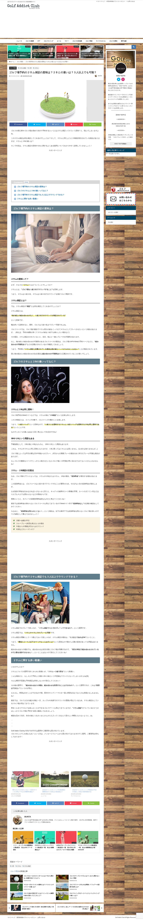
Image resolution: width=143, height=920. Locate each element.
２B (30, 68)
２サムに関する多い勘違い (26, 199)
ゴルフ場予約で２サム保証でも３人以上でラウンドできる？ (39, 195)
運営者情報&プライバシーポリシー (116, 1)
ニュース (19, 41)
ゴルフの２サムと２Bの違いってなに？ (31, 191)
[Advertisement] (71, 24)
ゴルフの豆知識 (77, 41)
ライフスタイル (101, 41)
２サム (37, 68)
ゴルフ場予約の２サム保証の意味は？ (31, 186)
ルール (59, 41)
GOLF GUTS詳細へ (120, 143)
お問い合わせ (131, 1)
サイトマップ (101, 1)
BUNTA (100, 75)
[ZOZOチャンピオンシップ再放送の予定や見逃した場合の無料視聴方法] (85, 779)
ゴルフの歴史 (113, 41)
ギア (38, 41)
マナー (67, 41)
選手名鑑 (123, 41)
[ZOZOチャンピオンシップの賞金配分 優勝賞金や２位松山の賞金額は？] (55, 779)
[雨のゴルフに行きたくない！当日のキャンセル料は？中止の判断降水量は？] (25, 779)
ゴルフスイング (48, 41)
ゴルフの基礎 (30, 41)
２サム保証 (23, 68)
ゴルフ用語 (89, 41)
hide (26, 182)
